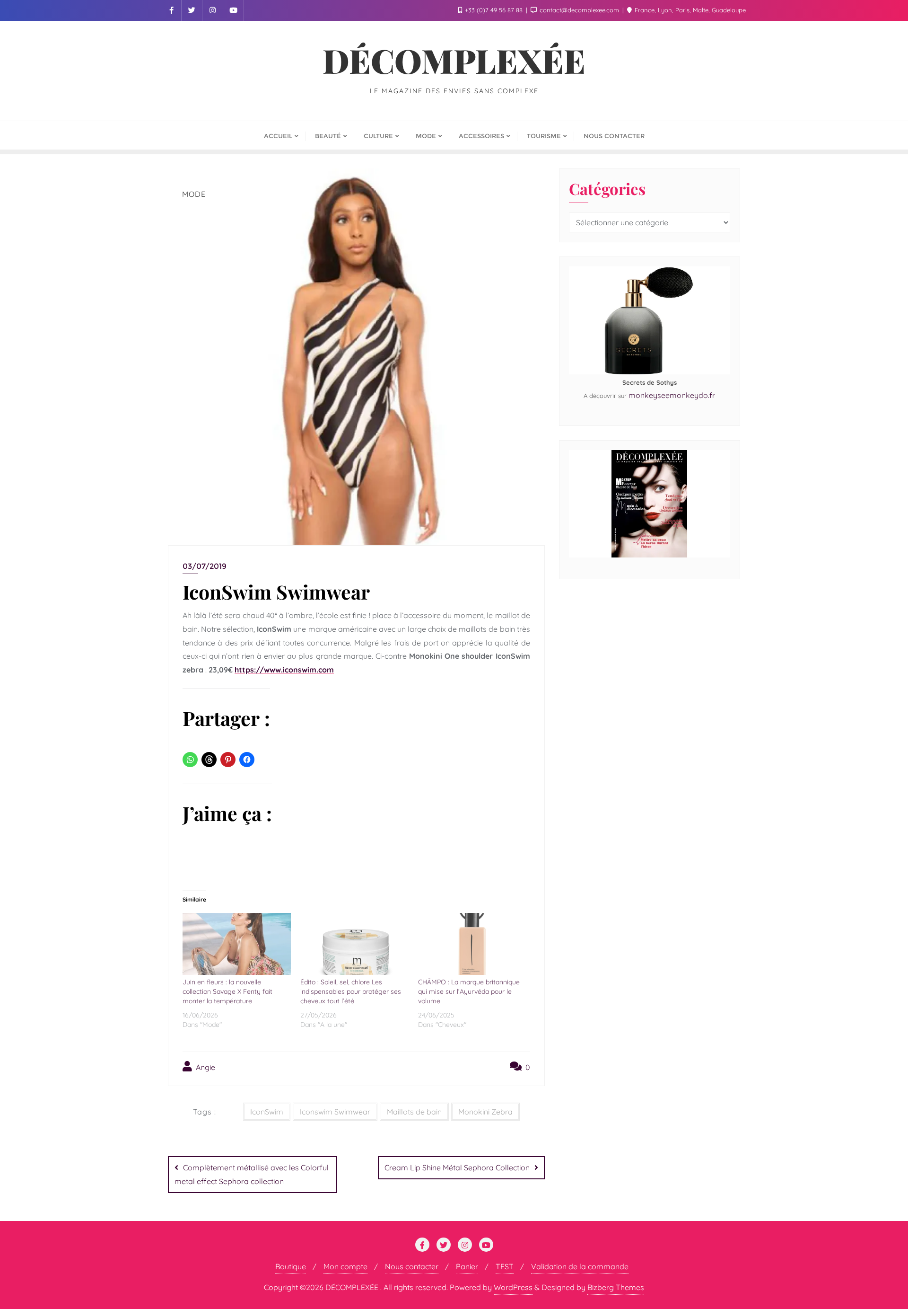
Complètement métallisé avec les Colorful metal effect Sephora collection (252, 1174)
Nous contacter (411, 1266)
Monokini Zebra (485, 1111)
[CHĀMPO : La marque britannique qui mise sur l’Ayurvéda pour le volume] (472, 944)
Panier (467, 1266)
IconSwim (266, 1111)
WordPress (513, 1287)
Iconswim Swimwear (335, 1111)
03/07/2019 (205, 566)
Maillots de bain (414, 1111)
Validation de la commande (580, 1266)
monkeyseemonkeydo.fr (672, 395)
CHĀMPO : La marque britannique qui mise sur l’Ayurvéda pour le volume (469, 991)
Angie (204, 1067)
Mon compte (345, 1266)
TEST (505, 1266)
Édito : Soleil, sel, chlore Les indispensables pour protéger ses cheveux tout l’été (350, 991)
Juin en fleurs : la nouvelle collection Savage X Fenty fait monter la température (227, 991)
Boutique (290, 1266)
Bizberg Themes (615, 1287)
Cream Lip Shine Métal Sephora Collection (457, 1167)
